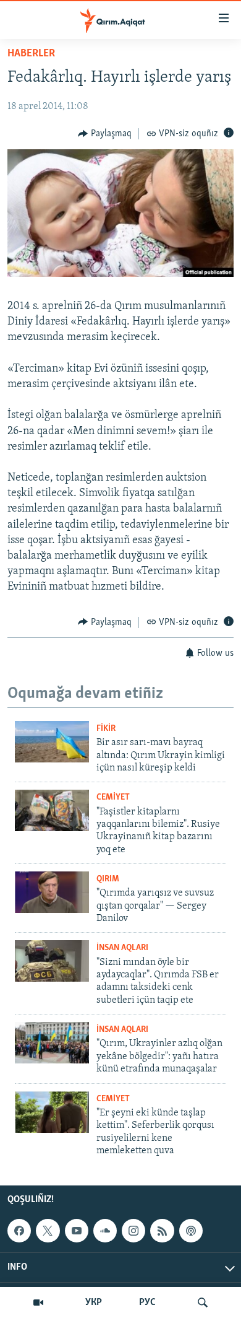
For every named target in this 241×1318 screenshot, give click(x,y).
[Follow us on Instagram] (133, 1230)
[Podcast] (191, 1230)
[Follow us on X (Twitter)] (47, 1230)
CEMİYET (113, 797)
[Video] (38, 1302)
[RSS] (162, 1230)
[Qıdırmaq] (202, 1302)
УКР (93, 1302)
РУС (147, 1302)
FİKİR (106, 728)
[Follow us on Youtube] (76, 1230)
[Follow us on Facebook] (19, 1230)
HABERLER (31, 53)
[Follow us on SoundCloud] (105, 1230)
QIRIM (107, 879)
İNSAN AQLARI (122, 948)
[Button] (105, 134)
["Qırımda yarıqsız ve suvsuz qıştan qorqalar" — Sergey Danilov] (52, 892)
